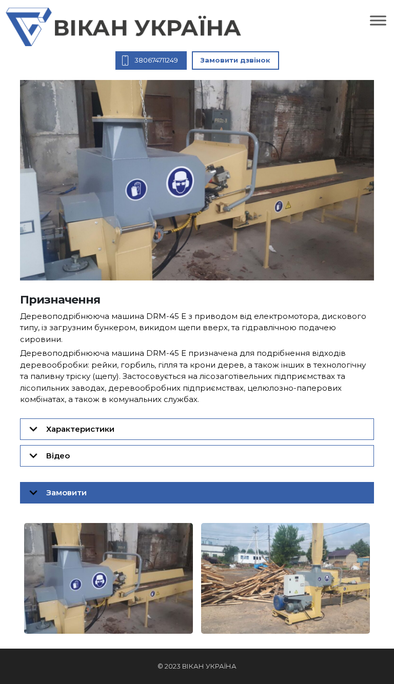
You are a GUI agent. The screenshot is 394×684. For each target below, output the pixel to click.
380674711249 (156, 60)
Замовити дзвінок (235, 60)
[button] (197, 429)
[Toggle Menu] (378, 20)
